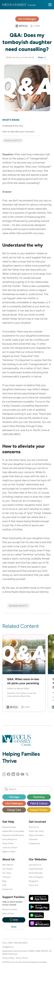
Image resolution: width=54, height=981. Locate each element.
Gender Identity (12, 140)
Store (13, 927)
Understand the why (12, 125)
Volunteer (33, 839)
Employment (34, 843)
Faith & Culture (39, 803)
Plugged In (33, 881)
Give (15, 920)
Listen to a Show (9, 847)
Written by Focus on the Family (20, 57)
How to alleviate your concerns (18, 131)
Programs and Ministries (13, 835)
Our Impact (7, 869)
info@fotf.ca (8, 947)
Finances (6, 877)
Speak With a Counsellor (13, 831)
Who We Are (7, 865)
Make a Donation (36, 835)
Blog (4, 881)
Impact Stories (38, 809)
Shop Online (7, 843)
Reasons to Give (9, 909)
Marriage (14, 796)
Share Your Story (36, 831)
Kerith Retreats (35, 873)
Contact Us (7, 889)
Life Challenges (27, 18)
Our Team (6, 873)
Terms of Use (22, 958)
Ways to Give (8, 913)
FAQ (4, 885)
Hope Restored (36, 869)
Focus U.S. (33, 885)
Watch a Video (8, 851)
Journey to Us (35, 865)
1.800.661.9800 (20, 943)
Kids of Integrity (36, 877)
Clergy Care (14, 809)
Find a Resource (9, 839)
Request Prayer (9, 827)
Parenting (38, 796)
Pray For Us (34, 827)
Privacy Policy (8, 958)
